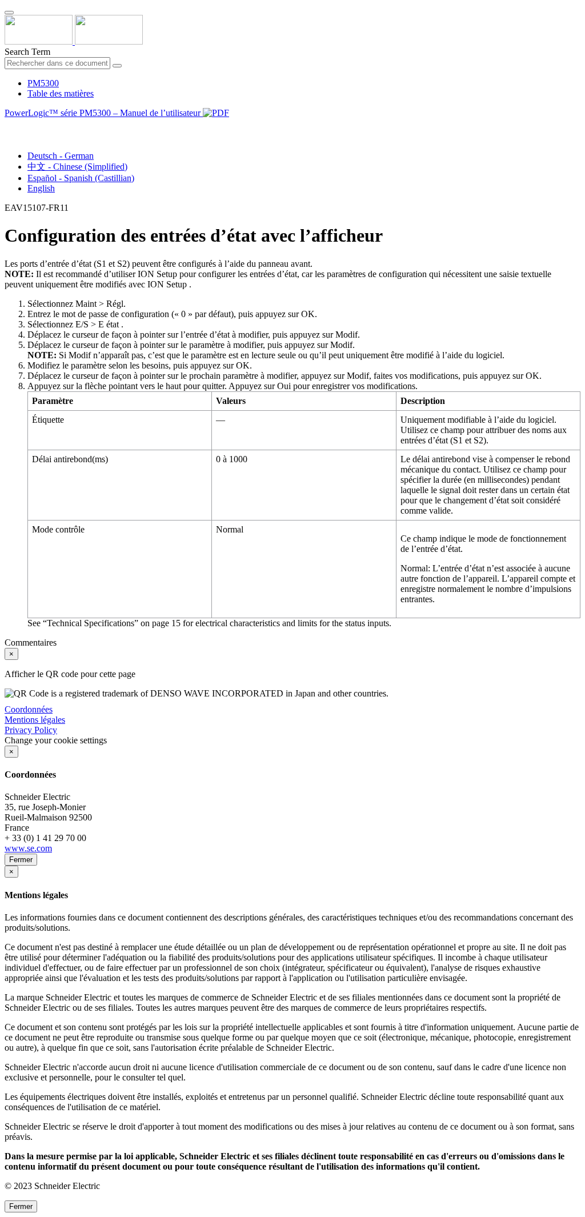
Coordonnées (29, 709)
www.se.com (28, 848)
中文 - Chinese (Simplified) (77, 166)
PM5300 (43, 83)
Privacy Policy (31, 730)
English (41, 188)
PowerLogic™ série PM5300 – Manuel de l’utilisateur (104, 113)
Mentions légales (35, 719)
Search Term (27, 52)
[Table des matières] (9, 126)
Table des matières (60, 93)
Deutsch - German (60, 156)
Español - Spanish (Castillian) (80, 178)
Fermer (21, 859)
